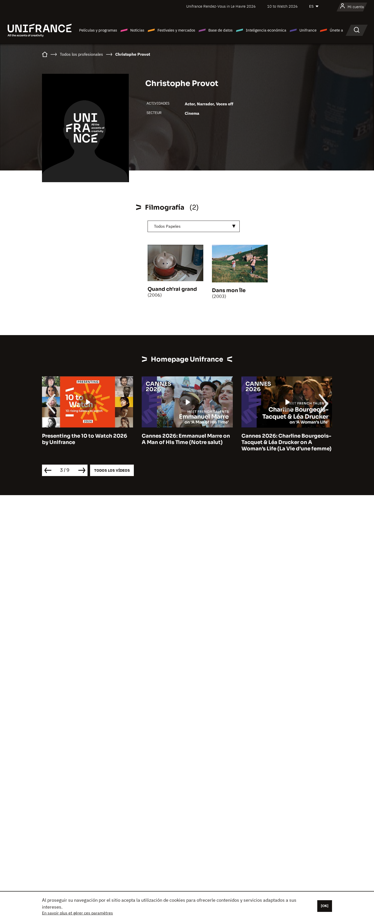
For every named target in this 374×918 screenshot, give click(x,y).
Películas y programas (98, 30)
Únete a (336, 30)
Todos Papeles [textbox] (167, 226)
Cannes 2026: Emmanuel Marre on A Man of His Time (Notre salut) (186, 439)
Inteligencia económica (266, 30)
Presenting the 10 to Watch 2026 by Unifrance (84, 439)
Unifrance (308, 30)
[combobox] (194, 226)
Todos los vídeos (112, 470)
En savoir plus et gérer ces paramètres (77, 912)
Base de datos (220, 30)
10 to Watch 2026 (282, 6)
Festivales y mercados (176, 30)
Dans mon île (229, 290)
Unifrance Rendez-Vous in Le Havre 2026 (221, 6)
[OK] (324, 905)
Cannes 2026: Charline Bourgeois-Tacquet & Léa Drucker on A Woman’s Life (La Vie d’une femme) (286, 442)
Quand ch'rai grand (172, 289)
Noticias (137, 30)
